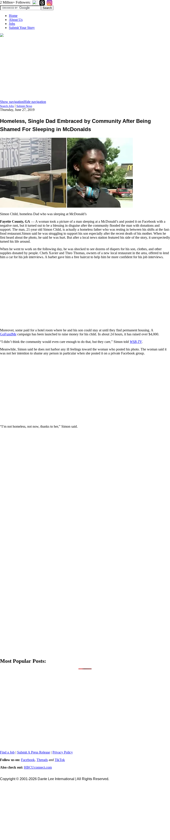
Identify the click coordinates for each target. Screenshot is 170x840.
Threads (42, 760)
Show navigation (12, 102)
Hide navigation (35, 102)
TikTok (60, 760)
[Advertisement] (85, 69)
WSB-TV (136, 342)
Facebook (28, 760)
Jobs (12, 24)
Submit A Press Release (33, 752)
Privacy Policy (62, 752)
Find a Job (7, 752)
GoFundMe (8, 334)
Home (13, 16)
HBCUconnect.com (38, 767)
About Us (16, 20)
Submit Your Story (22, 28)
